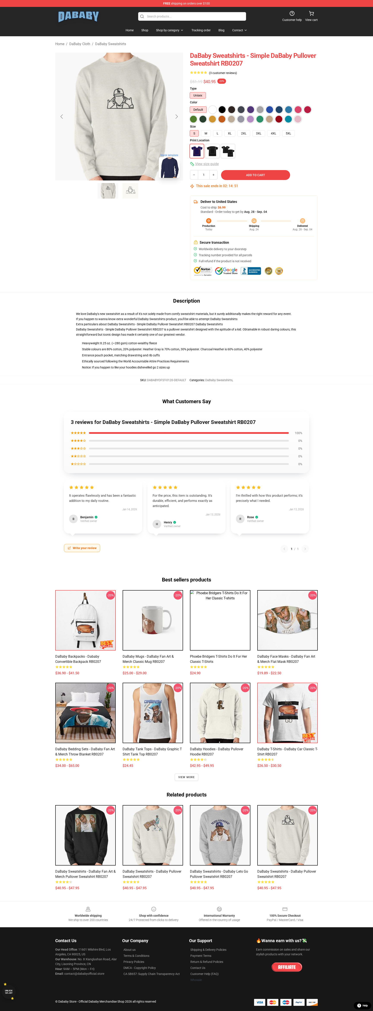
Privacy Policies (133, 962)
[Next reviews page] (305, 549)
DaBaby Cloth (79, 44)
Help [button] (365, 1005)
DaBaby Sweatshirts (110, 44)
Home (59, 44)
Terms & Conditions (136, 955)
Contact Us (197, 968)
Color (193, 102)
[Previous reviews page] (284, 549)
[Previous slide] (61, 116)
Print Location (199, 140)
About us (129, 949)
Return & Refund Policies (206, 962)
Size (193, 126)
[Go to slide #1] (108, 191)
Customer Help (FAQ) (204, 974)
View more (186, 777)
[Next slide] (176, 116)
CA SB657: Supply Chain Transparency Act (151, 974)
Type (193, 88)
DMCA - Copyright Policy (139, 968)
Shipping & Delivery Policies (208, 949)
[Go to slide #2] (130, 191)
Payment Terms (200, 955)
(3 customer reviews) (223, 73)
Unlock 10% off (9, 992)
